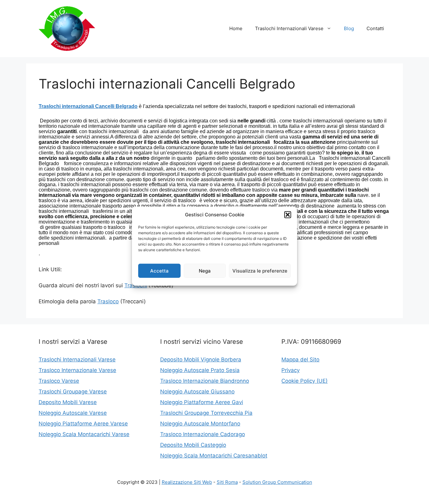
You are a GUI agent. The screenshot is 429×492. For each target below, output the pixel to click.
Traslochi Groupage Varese (73, 391)
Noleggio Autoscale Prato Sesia (200, 370)
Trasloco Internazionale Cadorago (202, 434)
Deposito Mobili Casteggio (193, 445)
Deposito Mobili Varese (68, 402)
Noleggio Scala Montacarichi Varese (84, 434)
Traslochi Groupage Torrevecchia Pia (206, 413)
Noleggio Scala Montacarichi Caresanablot (213, 455)
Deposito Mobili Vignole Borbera (200, 359)
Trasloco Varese (59, 381)
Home (235, 28)
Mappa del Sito (300, 359)
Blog (349, 28)
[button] (288, 215)
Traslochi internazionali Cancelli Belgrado (88, 106)
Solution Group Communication (277, 482)
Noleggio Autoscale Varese (73, 413)
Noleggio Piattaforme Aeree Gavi (201, 402)
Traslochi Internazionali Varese (289, 28)
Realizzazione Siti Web (187, 482)
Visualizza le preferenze (259, 270)
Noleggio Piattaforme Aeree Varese (83, 423)
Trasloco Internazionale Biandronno (204, 381)
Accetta (159, 270)
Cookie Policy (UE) (304, 381)
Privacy (290, 370)
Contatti (375, 28)
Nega (205, 270)
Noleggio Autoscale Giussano (197, 391)
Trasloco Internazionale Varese (77, 370)
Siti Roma (227, 482)
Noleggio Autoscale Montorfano (200, 423)
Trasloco (108, 301)
